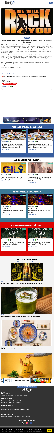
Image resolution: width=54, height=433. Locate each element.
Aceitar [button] (49, 430)
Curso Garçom (11, 402)
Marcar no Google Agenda (10, 83)
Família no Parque (17, 416)
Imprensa (17, 395)
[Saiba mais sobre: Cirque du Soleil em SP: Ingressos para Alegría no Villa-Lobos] (13, 234)
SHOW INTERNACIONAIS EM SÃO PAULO (27, 225)
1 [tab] (16, 155)
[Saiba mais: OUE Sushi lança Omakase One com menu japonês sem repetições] (26, 346)
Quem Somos (4, 395)
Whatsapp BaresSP (24, 395)
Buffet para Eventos (24, 409)
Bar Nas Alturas (4, 411)
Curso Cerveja (4, 402)
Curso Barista (20, 400)
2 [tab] (18, 155)
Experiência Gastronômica (6, 416)
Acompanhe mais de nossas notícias (27, 386)
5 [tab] (24, 155)
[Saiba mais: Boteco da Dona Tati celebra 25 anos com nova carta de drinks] (26, 313)
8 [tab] (30, 155)
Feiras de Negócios (23, 407)
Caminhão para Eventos (14, 411)
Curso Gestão (18, 402)
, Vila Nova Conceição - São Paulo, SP (28, 76)
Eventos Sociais (4, 407)
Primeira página (4, 400)
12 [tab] (38, 155)
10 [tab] (34, 155)
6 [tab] (26, 155)
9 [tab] (32, 155)
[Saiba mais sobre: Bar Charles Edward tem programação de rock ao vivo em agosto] (13, 200)
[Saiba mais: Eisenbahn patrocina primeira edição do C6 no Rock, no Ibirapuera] (27, 280)
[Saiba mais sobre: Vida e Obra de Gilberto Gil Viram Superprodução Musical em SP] (13, 169)
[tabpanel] (13, 141)
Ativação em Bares (26, 416)
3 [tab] (20, 155)
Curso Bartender (12, 400)
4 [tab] (22, 155)
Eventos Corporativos (13, 407)
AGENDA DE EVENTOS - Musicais (27, 160)
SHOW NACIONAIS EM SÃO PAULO (27, 192)
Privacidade (10, 395)
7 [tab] (28, 155)
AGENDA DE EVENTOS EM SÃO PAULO (27, 127)
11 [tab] (36, 155)
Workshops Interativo (14, 409)
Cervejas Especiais (5, 409)
